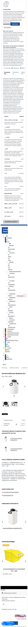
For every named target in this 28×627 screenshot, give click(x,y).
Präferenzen (16, 68)
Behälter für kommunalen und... (11, 248)
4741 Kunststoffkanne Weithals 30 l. (16, 439)
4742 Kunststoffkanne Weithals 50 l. (16, 449)
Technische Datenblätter (11, 492)
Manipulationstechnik (12, 335)
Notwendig (7, 68)
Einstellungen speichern (11, 221)
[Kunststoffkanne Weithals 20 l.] (14, 386)
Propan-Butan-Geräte (9, 349)
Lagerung (9, 331)
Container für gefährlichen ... (11, 276)
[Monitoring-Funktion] (20, 424)
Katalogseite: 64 (8, 495)
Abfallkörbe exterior (11, 298)
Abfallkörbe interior (11, 294)
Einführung (4, 368)
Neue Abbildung (21, 619)
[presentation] (3, 386)
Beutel (11, 318)
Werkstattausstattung (13, 333)
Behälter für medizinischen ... (11, 289)
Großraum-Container (11, 321)
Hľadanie (20, 296)
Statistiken (24, 68)
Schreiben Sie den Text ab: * (9, 609)
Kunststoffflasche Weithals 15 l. (12, 528)
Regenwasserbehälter (15, 271)
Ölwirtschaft (10, 329)
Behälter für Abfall (14, 368)
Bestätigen (15, 24)
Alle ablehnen (6, 24)
